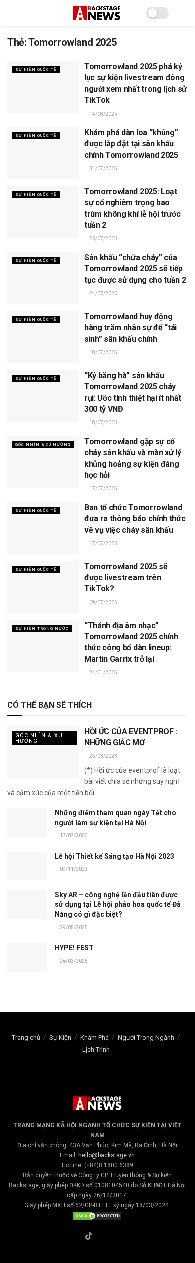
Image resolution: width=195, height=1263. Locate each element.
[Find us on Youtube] (113, 1236)
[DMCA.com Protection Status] (97, 1215)
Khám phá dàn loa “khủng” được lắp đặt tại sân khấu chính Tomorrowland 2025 (131, 144)
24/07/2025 (103, 293)
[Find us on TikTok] (89, 1236)
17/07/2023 (73, 835)
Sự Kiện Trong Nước (42, 628)
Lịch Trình (96, 1049)
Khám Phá (94, 1037)
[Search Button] (183, 13)
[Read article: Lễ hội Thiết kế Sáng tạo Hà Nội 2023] (28, 866)
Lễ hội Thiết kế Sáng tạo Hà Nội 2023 (114, 856)
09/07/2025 (103, 602)
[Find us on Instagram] (101, 1236)
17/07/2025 (103, 488)
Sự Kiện (61, 1037)
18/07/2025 (103, 352)
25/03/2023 (103, 756)
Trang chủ (26, 1037)
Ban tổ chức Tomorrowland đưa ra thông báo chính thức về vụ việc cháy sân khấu (135, 519)
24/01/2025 (103, 672)
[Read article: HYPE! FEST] (28, 957)
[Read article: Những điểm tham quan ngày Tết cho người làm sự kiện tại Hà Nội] (28, 822)
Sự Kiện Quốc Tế (36, 69)
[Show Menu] (12, 13)
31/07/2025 (103, 168)
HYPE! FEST (74, 948)
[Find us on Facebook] (77, 1236)
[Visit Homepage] (97, 13)
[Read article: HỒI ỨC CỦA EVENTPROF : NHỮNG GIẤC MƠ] (44, 752)
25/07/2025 (103, 238)
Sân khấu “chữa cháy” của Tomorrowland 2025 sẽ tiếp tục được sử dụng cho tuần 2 (135, 269)
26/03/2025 (73, 961)
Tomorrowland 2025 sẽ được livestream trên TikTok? (126, 578)
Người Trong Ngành (146, 1037)
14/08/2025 (103, 114)
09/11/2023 (73, 869)
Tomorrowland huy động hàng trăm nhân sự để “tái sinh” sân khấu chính (130, 328)
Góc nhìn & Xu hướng (43, 444)
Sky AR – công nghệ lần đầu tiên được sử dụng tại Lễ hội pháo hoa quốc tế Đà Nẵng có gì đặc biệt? (118, 904)
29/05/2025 (73, 927)
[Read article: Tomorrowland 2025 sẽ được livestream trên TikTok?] (44, 587)
